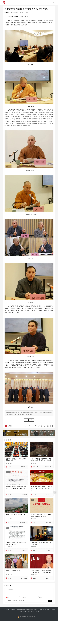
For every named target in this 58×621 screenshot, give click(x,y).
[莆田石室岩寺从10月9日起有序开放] (16, 505)
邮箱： (24, 597)
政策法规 (8, 472)
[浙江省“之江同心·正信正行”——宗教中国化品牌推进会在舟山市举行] (41, 505)
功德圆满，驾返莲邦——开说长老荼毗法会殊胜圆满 (16, 459)
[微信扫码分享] (35, 426)
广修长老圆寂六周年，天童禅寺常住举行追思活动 (41, 543)
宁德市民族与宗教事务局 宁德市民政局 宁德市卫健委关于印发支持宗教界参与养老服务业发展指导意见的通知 (16, 487)
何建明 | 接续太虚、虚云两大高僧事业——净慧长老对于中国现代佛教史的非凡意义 (41, 571)
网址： (40, 597)
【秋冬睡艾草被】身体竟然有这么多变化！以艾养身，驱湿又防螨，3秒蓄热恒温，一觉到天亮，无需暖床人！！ (41, 459)
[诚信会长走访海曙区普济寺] (16, 561)
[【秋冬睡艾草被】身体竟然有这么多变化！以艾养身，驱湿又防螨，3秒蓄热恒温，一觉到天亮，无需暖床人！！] (41, 449)
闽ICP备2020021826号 (22, 609)
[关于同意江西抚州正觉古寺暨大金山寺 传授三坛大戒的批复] (16, 533)
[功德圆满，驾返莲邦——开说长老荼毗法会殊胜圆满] (16, 449)
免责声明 (50, 609)
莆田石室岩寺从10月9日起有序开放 (15, 514)
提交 (50, 600)
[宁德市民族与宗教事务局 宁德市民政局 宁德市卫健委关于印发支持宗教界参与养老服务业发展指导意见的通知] (16, 477)
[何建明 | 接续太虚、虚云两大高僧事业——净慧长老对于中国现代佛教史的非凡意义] (41, 561)
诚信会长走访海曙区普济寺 (13, 570)
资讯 (27, 12)
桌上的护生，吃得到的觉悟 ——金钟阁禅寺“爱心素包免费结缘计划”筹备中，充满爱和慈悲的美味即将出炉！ (41, 487)
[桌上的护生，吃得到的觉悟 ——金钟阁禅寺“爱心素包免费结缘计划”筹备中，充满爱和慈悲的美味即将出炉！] (41, 477)
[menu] (53, 2)
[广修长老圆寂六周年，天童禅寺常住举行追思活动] (41, 533)
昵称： (8, 597)
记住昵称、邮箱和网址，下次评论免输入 (16, 600)
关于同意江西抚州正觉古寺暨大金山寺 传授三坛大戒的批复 (16, 543)
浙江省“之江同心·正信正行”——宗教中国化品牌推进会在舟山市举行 (41, 515)
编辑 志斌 (7, 12)
